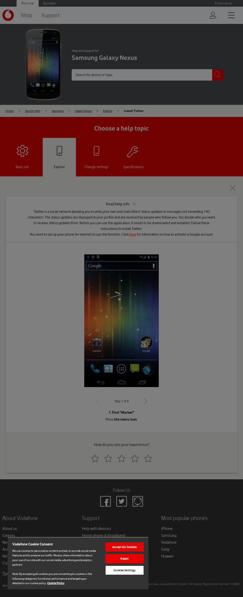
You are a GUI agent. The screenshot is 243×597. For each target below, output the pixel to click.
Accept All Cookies (124, 547)
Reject (124, 558)
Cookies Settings (124, 570)
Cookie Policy (56, 583)
